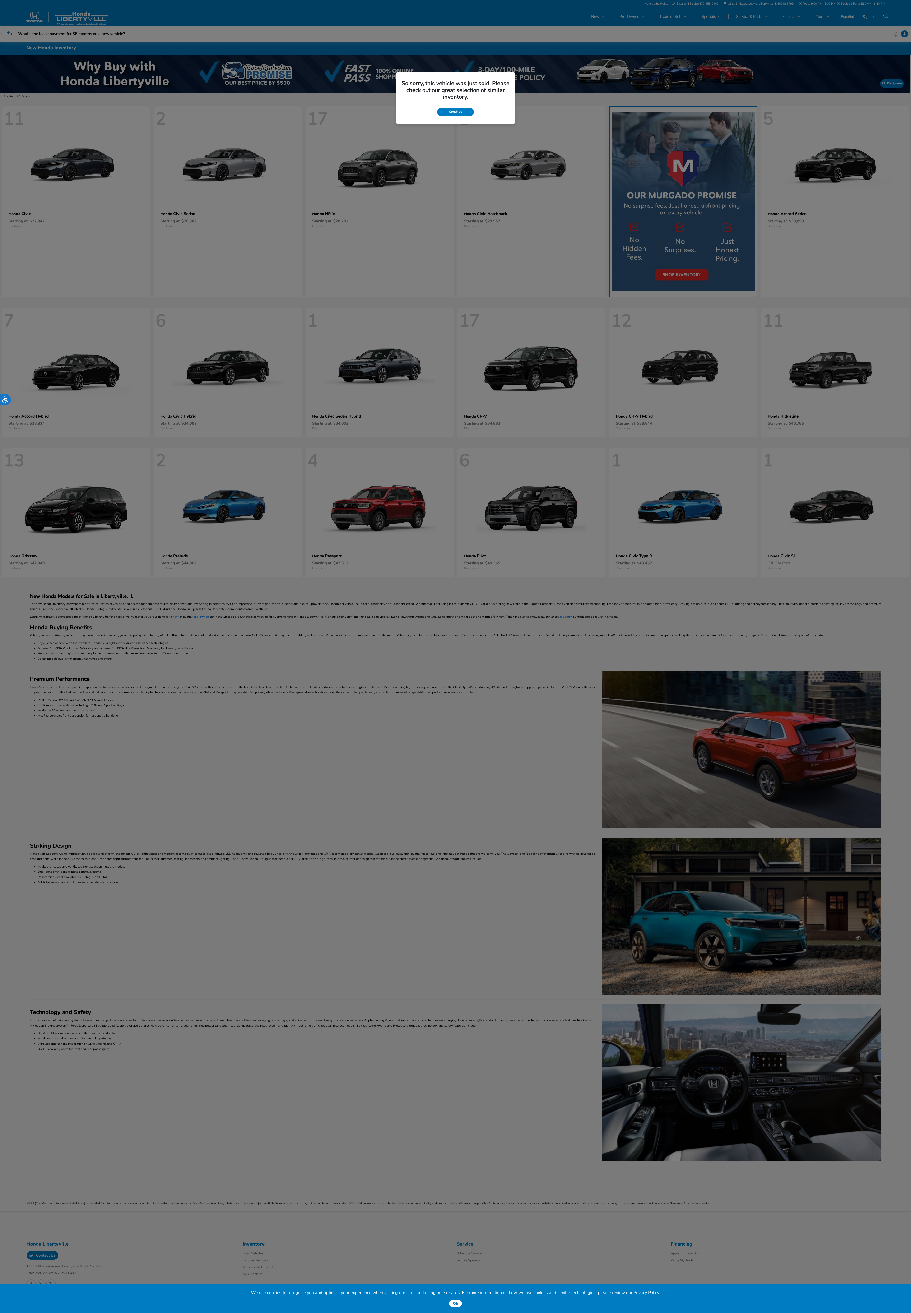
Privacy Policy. (646, 1292)
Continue (455, 112)
